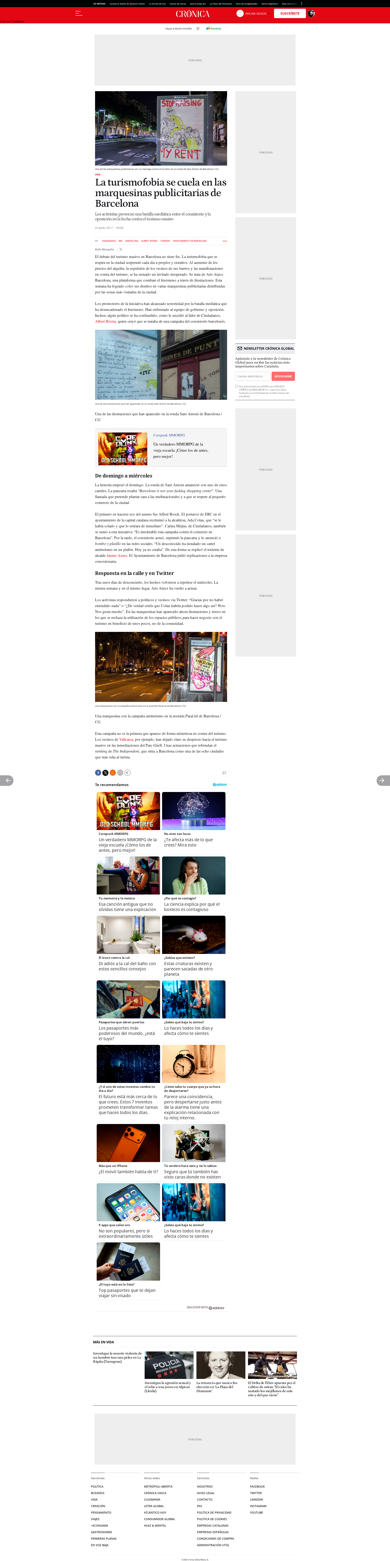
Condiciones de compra (215, 1538)
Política (97, 1486)
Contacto (204, 1499)
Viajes (95, 1519)
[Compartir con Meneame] (113, 773)
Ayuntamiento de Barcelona (190, 241)
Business (97, 1493)
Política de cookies (212, 1519)
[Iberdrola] (213, 28)
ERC (121, 241)
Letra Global (154, 1506)
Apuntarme (283, 376)
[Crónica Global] (195, 13)
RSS (199, 1506)
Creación (98, 1506)
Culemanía (152, 1499)
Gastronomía (101, 1532)
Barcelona (132, 241)
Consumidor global (159, 1519)
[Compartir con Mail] (120, 773)
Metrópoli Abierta (158, 1486)
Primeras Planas (104, 1538)
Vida (98, 174)
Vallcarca (126, 739)
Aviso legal (205, 1493)
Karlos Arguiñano (270, 3)
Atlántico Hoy (155, 1512)
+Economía (99, 1525)
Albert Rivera (149, 241)
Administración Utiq (213, 1545)
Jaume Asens (117, 555)
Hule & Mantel (155, 1525)
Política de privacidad (214, 1512)
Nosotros (205, 1486)
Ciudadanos (109, 241)
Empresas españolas (213, 1532)
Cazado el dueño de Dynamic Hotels (127, 3)
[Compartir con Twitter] (105, 773)
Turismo (165, 241)
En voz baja (99, 1545)
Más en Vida (103, 1342)
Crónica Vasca (155, 1493)
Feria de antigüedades (247, 3)
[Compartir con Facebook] (98, 773)
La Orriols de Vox (157, 3)
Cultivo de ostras (178, 3)
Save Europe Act (198, 3)
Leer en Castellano (12, 21)
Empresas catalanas (213, 1525)
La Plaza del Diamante (221, 3)
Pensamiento (101, 1512)
